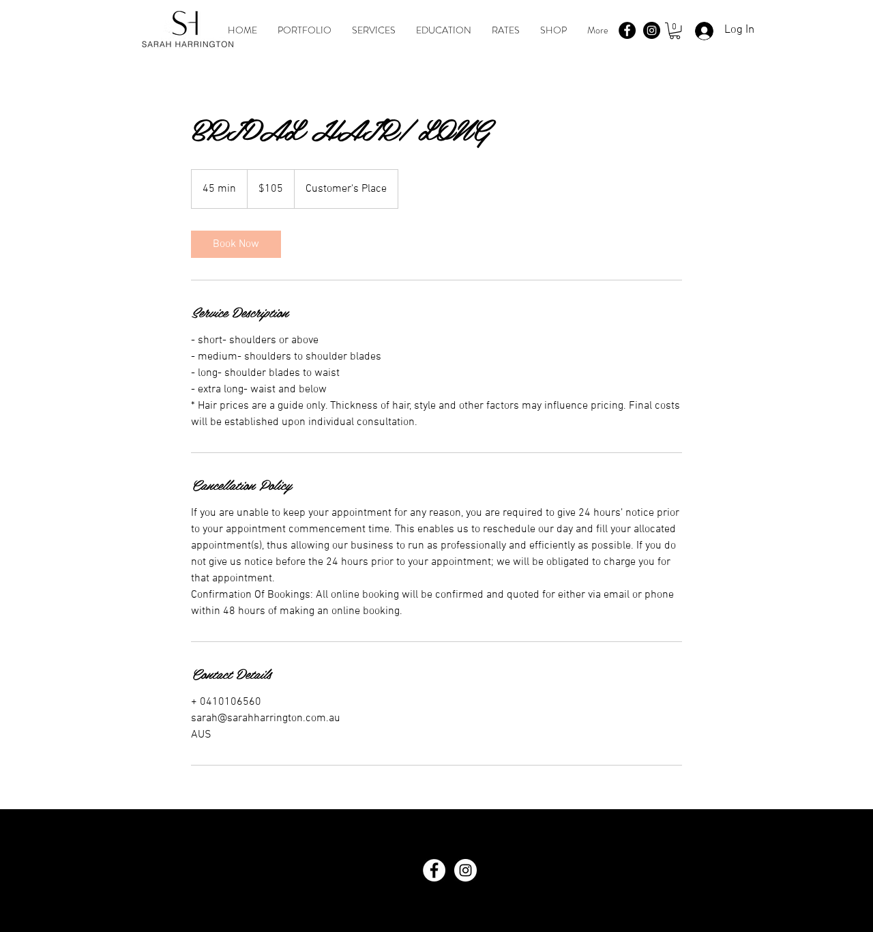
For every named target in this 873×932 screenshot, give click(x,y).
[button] (675, 31)
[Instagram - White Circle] (465, 870)
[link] (236, 244)
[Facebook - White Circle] (434, 870)
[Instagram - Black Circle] (651, 30)
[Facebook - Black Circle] (627, 30)
